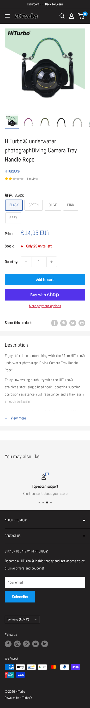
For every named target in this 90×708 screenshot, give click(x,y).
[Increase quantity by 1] (52, 262)
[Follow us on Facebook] (8, 643)
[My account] (71, 16)
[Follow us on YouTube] (35, 643)
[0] (81, 16)
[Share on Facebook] (54, 322)
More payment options (45, 305)
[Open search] (62, 16)
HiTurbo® (12, 171)
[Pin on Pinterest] (63, 322)
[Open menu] (7, 16)
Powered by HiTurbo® (18, 698)
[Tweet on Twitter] (72, 322)
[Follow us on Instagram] (17, 643)
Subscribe (20, 596)
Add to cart (45, 279)
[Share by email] (81, 322)
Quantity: (11, 261)
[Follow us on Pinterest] (26, 643)
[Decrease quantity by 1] (26, 262)
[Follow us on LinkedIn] (44, 643)
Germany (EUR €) (18, 619)
